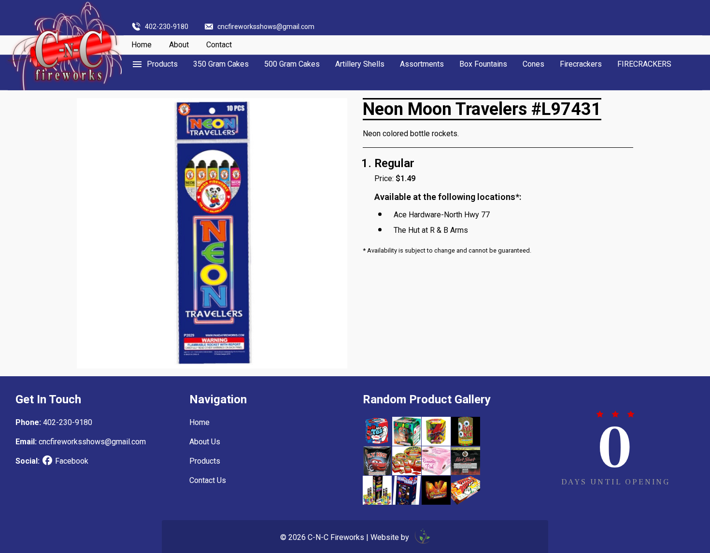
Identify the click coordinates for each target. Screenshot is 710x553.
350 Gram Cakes (221, 64)
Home (141, 44)
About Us (204, 441)
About (179, 44)
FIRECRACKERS (644, 64)
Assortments (422, 64)
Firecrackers (581, 64)
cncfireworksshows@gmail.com (265, 26)
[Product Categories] (154, 64)
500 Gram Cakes (292, 64)
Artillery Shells (359, 64)
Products (204, 461)
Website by (390, 537)
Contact (219, 44)
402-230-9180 (166, 26)
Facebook (71, 461)
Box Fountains (483, 64)
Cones (533, 64)
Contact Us (207, 480)
